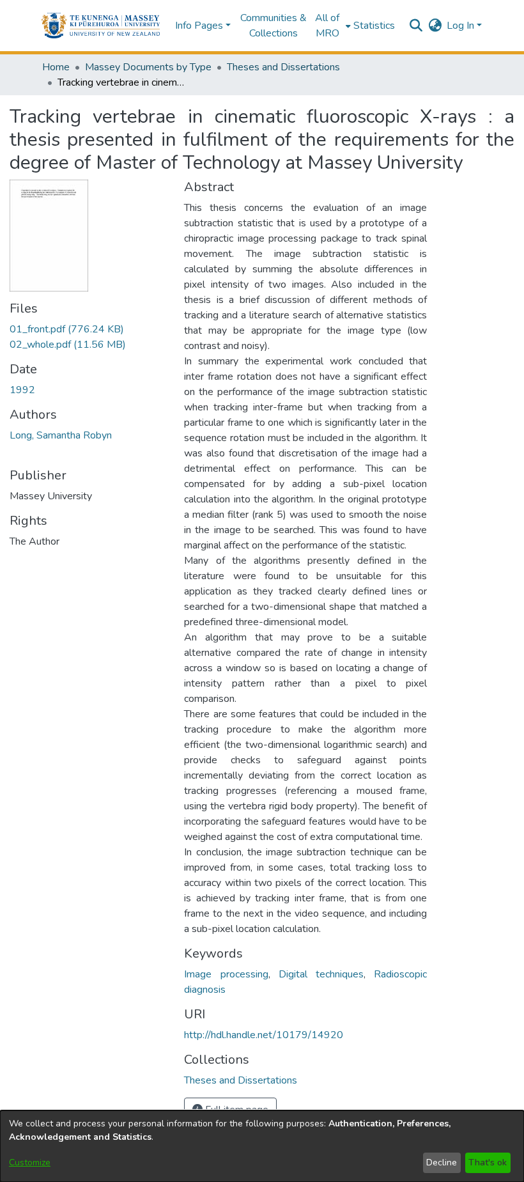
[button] (101, 25)
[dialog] (262, 1146)
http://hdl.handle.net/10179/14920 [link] (263, 1035)
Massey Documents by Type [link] (148, 67)
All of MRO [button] (327, 25)
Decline (441, 1162)
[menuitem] (331, 25)
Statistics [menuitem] (374, 26)
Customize (29, 1162)
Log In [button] (462, 26)
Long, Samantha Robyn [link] (61, 435)
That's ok (487, 1162)
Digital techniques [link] (321, 974)
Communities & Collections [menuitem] (273, 25)
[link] (67, 329)
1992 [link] (22, 390)
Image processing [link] (226, 974)
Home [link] (56, 67)
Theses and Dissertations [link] (283, 67)
